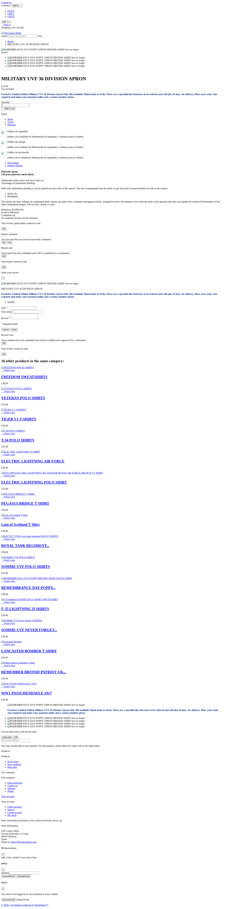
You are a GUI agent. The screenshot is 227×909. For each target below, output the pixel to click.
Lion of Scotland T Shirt (20, 524)
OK (3, 229)
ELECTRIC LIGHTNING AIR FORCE (32, 461)
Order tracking (14, 807)
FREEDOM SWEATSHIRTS (24, 377)
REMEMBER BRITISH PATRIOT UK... (33, 672)
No (3, 242)
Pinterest (11, 124)
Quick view (8, 370)
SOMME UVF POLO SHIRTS (25, 567)
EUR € (10, 11)
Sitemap (11, 788)
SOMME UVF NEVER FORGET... (29, 630)
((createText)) (24, 876)
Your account (7, 796)
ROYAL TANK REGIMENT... (25, 546)
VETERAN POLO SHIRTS (23, 398)
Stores (10, 791)
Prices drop (12, 761)
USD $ (10, 16)
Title (4, 308)
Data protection (14, 783)
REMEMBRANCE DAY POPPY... (28, 588)
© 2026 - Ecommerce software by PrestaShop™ (24, 905)
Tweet (10, 122)
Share (10, 119)
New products (14, 764)
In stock (5, 212)
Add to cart (8, 108)
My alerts (12, 815)
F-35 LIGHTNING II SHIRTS (25, 609)
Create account (14, 812)
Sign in (10, 809)
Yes (9, 242)
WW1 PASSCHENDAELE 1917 (26, 693)
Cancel (5, 329)
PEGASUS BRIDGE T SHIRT (25, 503)
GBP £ (10, 13)
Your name (7, 311)
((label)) (5, 873)
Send (14, 329)
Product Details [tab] (14, 165)
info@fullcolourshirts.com (23, 842)
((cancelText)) (8, 876)
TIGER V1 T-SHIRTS (18, 419)
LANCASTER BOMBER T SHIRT (29, 651)
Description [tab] (13, 163)
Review (5, 318)
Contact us (6, 2)
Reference (6, 209)
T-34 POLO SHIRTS (17, 440)
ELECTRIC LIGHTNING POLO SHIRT (34, 482)
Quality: (11, 302)
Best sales (12, 767)
